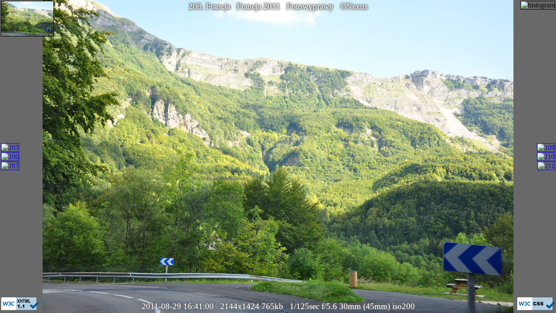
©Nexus (353, 6)
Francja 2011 (258, 6)
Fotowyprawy (310, 6)
